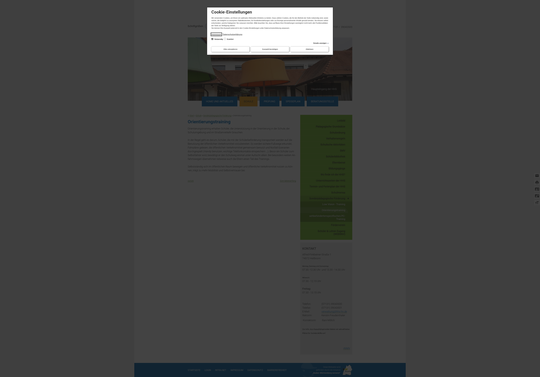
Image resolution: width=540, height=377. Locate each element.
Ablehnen (309, 49)
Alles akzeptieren (230, 49)
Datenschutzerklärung (232, 34)
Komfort (230, 39)
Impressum (216, 34)
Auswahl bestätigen (270, 49)
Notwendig (218, 39)
